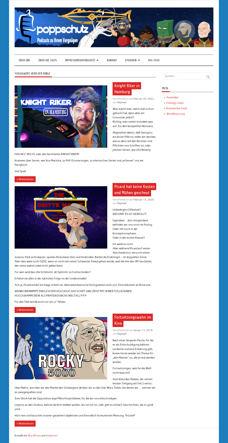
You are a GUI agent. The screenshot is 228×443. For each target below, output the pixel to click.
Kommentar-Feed (176, 108)
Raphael (121, 102)
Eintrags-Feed (174, 103)
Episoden (130, 60)
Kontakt (112, 60)
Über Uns (24, 60)
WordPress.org (175, 113)
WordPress (34, 435)
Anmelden (172, 97)
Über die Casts (47, 60)
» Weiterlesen (25, 179)
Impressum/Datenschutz (80, 60)
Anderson (52, 435)
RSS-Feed (154, 60)
